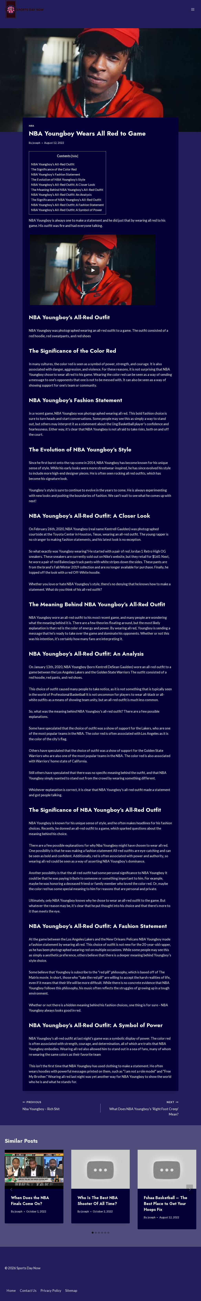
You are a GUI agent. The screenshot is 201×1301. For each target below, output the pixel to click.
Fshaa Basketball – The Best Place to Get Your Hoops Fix (165, 1203)
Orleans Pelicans (126, 939)
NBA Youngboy (40, 330)
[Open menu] (192, 9)
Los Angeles (65, 672)
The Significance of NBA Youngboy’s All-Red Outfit (66, 199)
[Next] (189, 1189)
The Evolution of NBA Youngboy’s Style (58, 179)
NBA (31, 125)
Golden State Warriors (113, 672)
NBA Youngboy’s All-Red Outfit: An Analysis (61, 194)
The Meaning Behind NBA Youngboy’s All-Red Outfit (67, 189)
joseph (36, 142)
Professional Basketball (68, 694)
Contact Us (28, 1290)
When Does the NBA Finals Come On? (30, 1201)
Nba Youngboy (107, 845)
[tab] (93, 1233)
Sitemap (71, 1290)
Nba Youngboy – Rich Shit (41, 1106)
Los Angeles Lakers (80, 939)
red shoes (84, 336)
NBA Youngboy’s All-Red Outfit (52, 164)
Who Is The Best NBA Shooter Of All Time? (98, 1201)
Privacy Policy (50, 1290)
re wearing (37, 1054)
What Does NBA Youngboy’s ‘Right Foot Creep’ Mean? (143, 1108)
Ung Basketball (123, 424)
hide (74, 156)
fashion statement (98, 851)
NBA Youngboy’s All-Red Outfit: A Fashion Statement (67, 205)
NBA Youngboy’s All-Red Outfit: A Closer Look (63, 184)
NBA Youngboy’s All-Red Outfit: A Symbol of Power (66, 210)
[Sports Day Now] (24, 9)
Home (11, 1290)
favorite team (90, 1054)
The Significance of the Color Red (54, 169)
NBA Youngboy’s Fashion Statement (55, 174)
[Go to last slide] (11, 1189)
